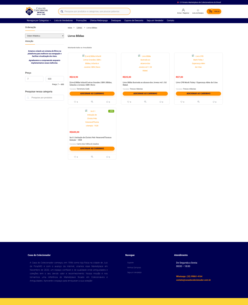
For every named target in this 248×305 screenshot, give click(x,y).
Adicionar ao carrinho (92, 93)
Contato (170, 20)
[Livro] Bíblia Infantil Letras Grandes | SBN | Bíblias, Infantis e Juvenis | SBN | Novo (91, 83)
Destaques (116, 20)
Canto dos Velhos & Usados (88, 144)
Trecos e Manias (136, 89)
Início (70, 28)
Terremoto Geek (83, 89)
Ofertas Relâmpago (99, 20)
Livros (79, 28)
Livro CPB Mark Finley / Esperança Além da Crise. (197, 82)
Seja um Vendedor (155, 20)
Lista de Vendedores (63, 20)
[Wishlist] (198, 11)
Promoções (81, 20)
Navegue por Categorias (38, 20)
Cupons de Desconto (133, 20)
